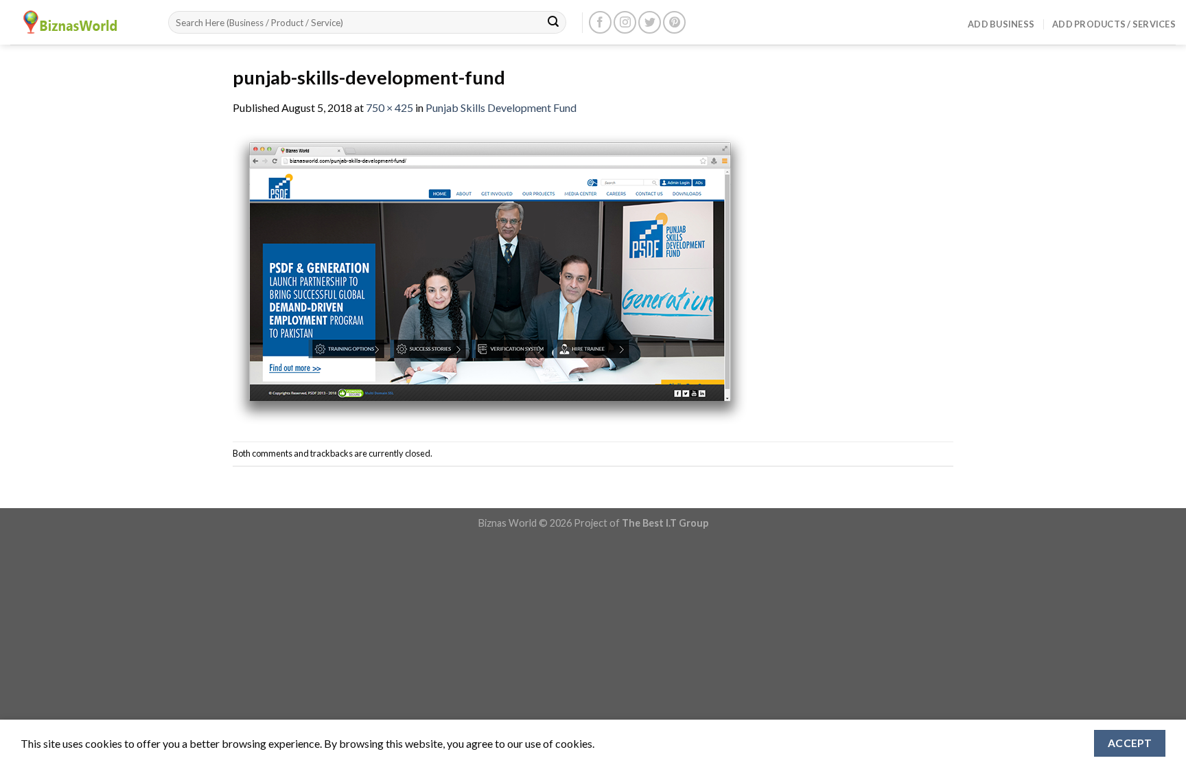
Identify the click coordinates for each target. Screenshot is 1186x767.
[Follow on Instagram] (625, 22)
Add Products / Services (1114, 24)
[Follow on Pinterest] (674, 22)
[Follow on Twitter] (649, 22)
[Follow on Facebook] (600, 22)
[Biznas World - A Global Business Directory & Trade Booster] (79, 22)
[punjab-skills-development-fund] (490, 277)
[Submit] (553, 22)
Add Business (1001, 24)
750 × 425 (389, 107)
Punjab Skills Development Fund (501, 107)
